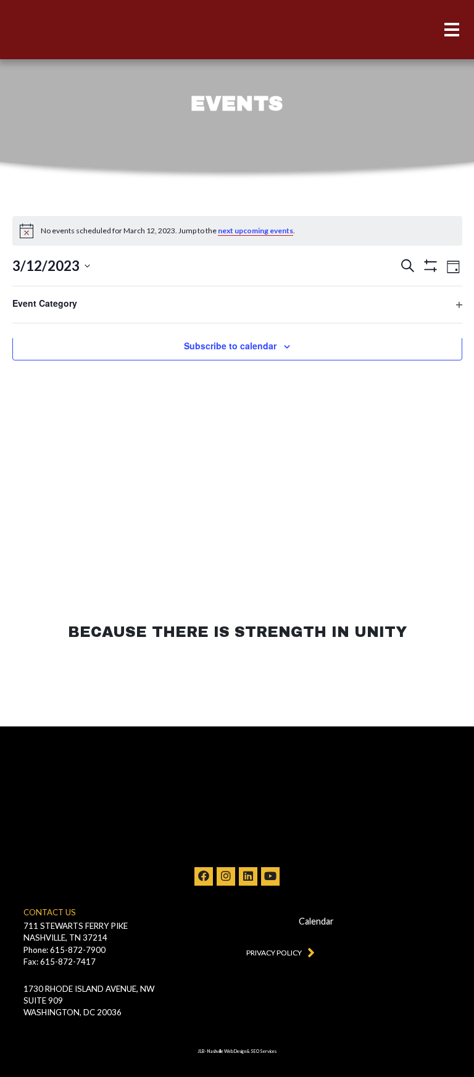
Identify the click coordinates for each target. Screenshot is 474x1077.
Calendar (316, 921)
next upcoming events (255, 230)
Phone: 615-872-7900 (64, 950)
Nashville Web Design (226, 1051)
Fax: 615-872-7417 (59, 962)
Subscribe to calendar (230, 345)
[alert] (237, 231)
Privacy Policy (274, 952)
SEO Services (263, 1051)
